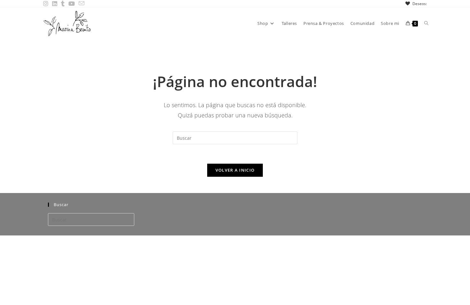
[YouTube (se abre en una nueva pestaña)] (72, 3)
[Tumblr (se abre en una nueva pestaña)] (63, 3)
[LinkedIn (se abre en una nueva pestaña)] (54, 3)
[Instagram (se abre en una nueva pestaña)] (46, 3)
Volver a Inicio (235, 170)
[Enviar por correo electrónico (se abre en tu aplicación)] (81, 3)
